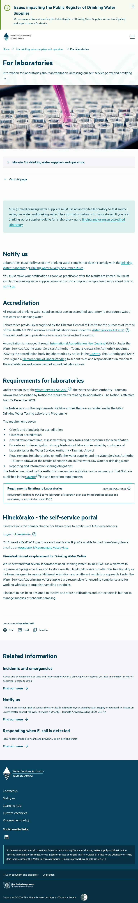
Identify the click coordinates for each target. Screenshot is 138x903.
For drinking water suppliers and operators (39, 49)
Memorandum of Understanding (44, 359)
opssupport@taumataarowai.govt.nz (43, 547)
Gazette (94, 353)
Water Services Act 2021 (111, 330)
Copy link (40, 630)
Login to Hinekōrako (19, 534)
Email (23, 630)
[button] (133, 7)
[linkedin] (6, 837)
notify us (9, 286)
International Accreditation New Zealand (77, 343)
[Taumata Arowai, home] (36, 37)
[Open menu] (132, 37)
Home (6, 49)
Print (8, 630)
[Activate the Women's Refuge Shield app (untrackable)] (84, 897)
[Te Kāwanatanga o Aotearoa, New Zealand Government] (18, 885)
